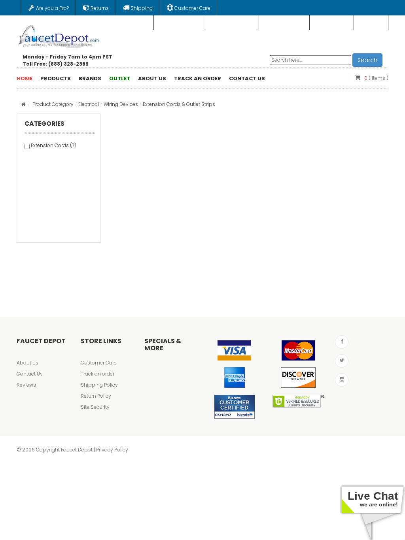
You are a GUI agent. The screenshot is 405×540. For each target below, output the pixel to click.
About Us (27, 362)
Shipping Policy (99, 384)
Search (367, 60)
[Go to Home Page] (23, 104)
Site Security (95, 407)
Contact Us (30, 373)
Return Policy (96, 396)
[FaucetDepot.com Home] (58, 35)
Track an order (97, 373)
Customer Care (99, 362)
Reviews (26, 384)
